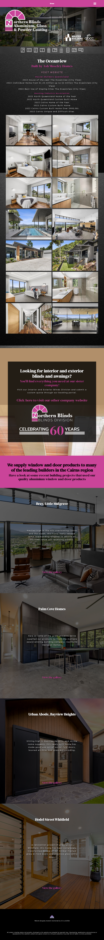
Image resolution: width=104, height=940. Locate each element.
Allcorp (63, 921)
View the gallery (52, 572)
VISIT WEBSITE (52, 72)
